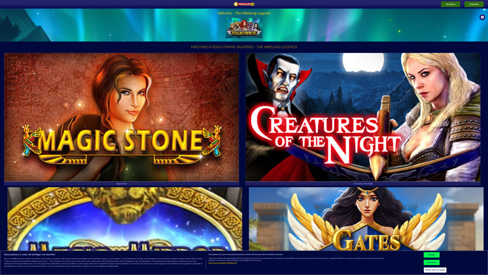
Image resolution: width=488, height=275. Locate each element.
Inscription (450, 4)
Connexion (474, 4)
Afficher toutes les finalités (435, 270)
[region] (244, 263)
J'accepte (431, 255)
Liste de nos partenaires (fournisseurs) (222, 263)
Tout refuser (431, 262)
